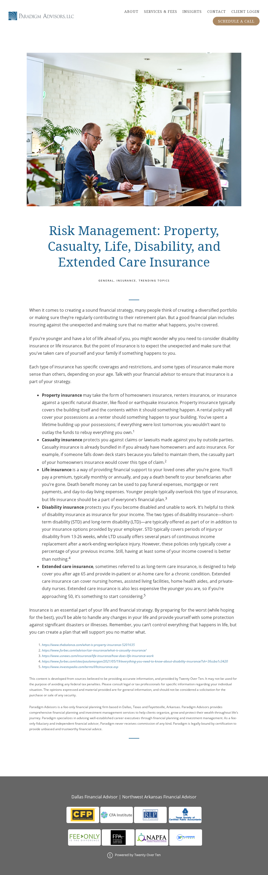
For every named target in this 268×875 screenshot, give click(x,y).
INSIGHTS (192, 11)
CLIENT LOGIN (245, 11)
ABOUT (131, 11)
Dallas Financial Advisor (94, 797)
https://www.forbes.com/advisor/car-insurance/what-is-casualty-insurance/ (94, 650)
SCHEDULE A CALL (236, 21)
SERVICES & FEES (160, 11)
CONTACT (216, 11)
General (106, 280)
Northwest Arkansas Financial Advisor (159, 797)
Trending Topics (154, 280)
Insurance (126, 280)
